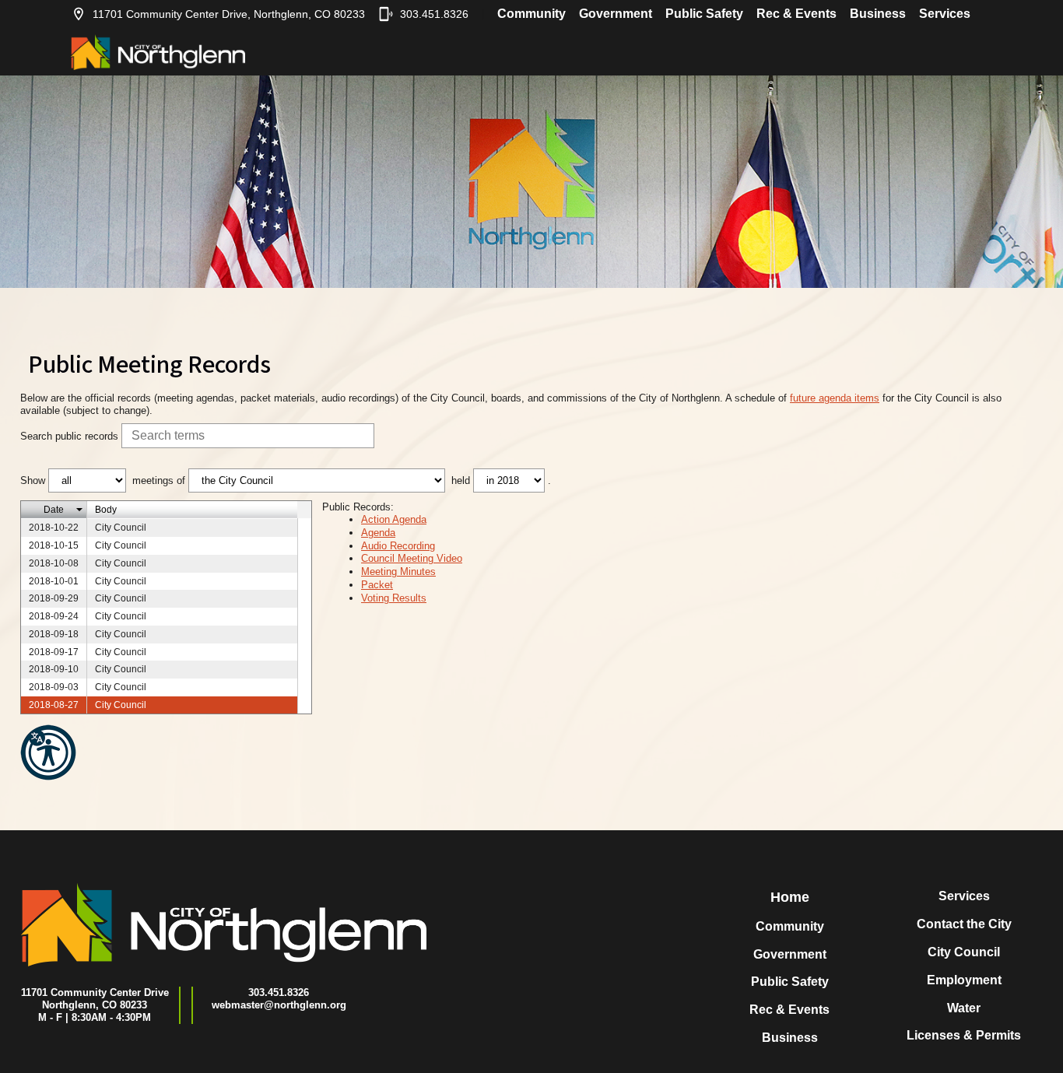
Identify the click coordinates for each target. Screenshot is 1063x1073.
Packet (377, 585)
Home (789, 897)
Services (944, 13)
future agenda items (834, 398)
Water (964, 1008)
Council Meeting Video (411, 558)
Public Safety (704, 13)
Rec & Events (796, 13)
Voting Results (393, 598)
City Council (964, 952)
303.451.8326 (434, 14)
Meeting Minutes (398, 571)
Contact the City (964, 924)
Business (878, 13)
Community (531, 13)
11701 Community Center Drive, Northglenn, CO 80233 (229, 14)
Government (615, 13)
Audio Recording (398, 546)
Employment (964, 980)
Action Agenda (393, 519)
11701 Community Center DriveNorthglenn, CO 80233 (95, 999)
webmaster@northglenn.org (279, 1005)
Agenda (378, 532)
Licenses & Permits (964, 1035)
